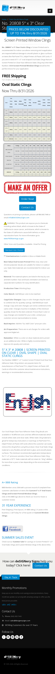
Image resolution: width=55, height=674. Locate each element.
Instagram (12, 637)
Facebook (4, 637)
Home (4, 19)
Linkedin (8, 637)
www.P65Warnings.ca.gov (14, 238)
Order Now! (27, 198)
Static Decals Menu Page (18, 19)
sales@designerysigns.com (20, 621)
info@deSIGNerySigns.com (18, 217)
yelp (17, 637)
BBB (21, 637)
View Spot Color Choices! (14, 250)
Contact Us (27, 207)
